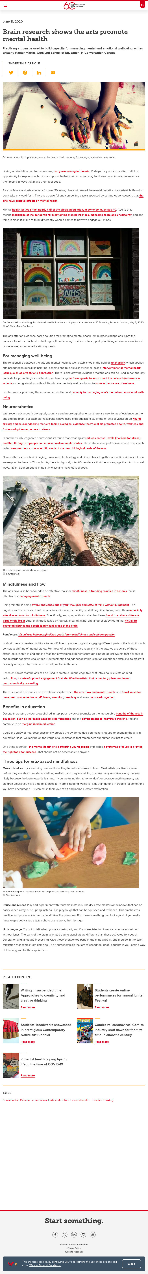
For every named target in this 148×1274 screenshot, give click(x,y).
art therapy (118, 362)
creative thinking (102, 1100)
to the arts (83, 171)
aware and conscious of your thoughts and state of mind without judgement (80, 605)
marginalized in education (38, 724)
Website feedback (74, 1251)
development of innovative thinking (104, 719)
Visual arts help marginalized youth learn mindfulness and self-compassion (66, 634)
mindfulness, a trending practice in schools (99, 591)
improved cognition (102, 697)
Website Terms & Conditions (45, 1265)
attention (57, 697)
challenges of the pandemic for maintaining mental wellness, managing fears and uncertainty (72, 215)
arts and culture (59, 1100)
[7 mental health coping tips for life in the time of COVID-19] (11, 1065)
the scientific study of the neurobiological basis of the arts (69, 448)
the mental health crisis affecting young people (59, 747)
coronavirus (39, 1100)
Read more (28, 1007)
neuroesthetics (20, 448)
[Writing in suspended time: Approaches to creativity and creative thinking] (11, 996)
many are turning (65, 171)
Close (131, 1264)
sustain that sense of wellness (114, 383)
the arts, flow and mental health (94, 692)
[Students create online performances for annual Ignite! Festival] (85, 996)
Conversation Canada (16, 1100)
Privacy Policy (74, 1248)
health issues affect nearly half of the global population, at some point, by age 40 (64, 209)
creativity (71, 697)
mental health (80, 1100)
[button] (13, 72)
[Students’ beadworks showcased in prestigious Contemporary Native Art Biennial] (11, 1030)
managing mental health (34, 596)
